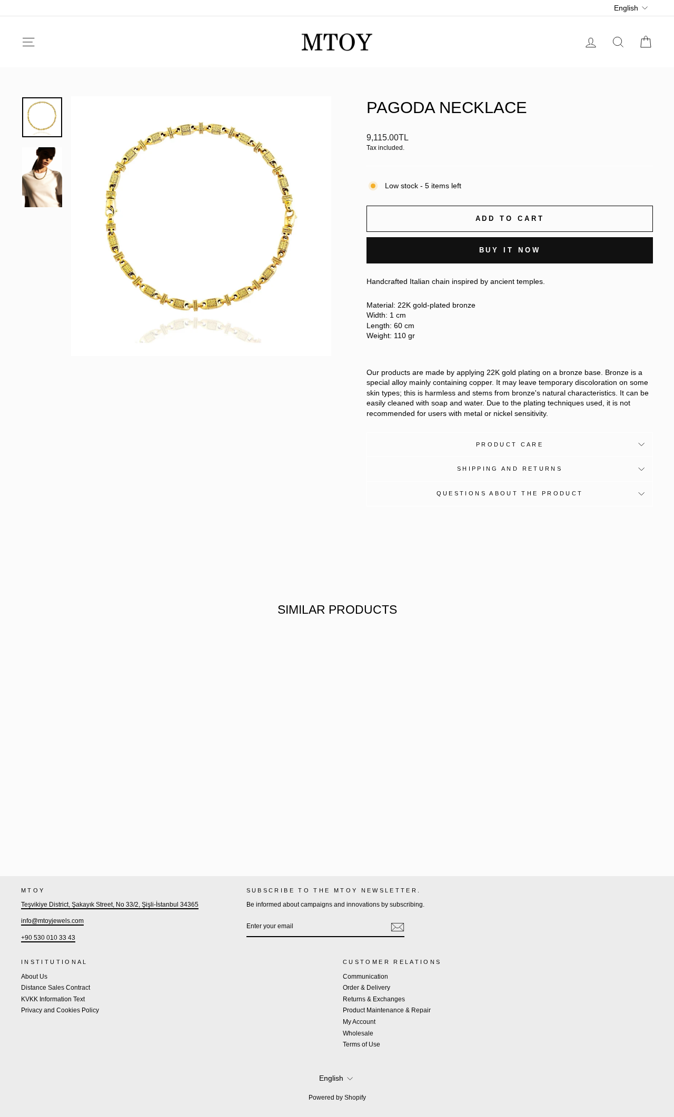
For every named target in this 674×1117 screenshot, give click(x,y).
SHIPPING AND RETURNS (509, 468)
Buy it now (510, 250)
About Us (34, 976)
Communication (365, 976)
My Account (359, 1021)
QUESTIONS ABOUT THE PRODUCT (510, 493)
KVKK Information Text (53, 999)
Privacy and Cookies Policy (60, 1010)
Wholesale (358, 1033)
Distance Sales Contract (55, 987)
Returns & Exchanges (374, 999)
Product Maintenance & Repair (387, 1010)
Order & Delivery (366, 987)
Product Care (509, 444)
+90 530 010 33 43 (48, 937)
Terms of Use (361, 1044)
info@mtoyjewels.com (52, 921)
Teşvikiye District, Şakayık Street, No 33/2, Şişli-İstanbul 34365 (110, 904)
